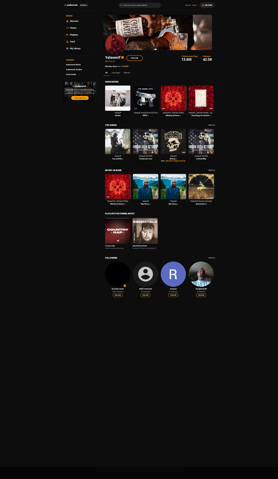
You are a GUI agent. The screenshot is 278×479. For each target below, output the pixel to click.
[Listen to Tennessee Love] (145, 141)
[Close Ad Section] (94, 84)
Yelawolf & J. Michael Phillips (173, 113)
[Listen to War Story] (145, 186)
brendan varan (118, 289)
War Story (145, 204)
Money (172, 159)
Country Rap (110, 246)
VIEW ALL (211, 125)
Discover (74, 21)
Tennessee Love (145, 159)
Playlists (74, 34)
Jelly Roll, (169, 161)
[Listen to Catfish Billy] (201, 141)
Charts (73, 27)
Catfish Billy (201, 159)
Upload (208, 5)
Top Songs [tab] (115, 72)
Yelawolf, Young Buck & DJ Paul (145, 113)
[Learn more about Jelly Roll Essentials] (145, 231)
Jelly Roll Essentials (139, 246)
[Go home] (70, 5)
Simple (118, 115)
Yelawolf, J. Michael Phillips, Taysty (201, 113)
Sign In (194, 5)
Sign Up (188, 5)
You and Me (117, 159)
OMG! (144, 115)
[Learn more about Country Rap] (117, 231)
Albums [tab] (127, 72)
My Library (75, 48)
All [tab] (106, 72)
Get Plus (83, 5)
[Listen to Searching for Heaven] (201, 98)
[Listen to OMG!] (145, 98)
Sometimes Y (201, 204)
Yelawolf (118, 113)
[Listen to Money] (173, 141)
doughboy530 (201, 289)
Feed (72, 41)
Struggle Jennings (179, 161)
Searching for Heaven (200, 115)
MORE (126, 66)
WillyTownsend (145, 289)
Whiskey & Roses (172, 115)
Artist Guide (71, 74)
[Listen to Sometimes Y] (201, 186)
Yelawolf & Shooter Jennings (201, 201)
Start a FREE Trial (80, 98)
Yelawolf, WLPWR (145, 156)
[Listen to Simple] (117, 98)
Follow (134, 58)
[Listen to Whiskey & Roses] (173, 98)
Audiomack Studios (74, 69)
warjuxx (173, 289)
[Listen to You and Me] (117, 141)
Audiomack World (73, 64)
